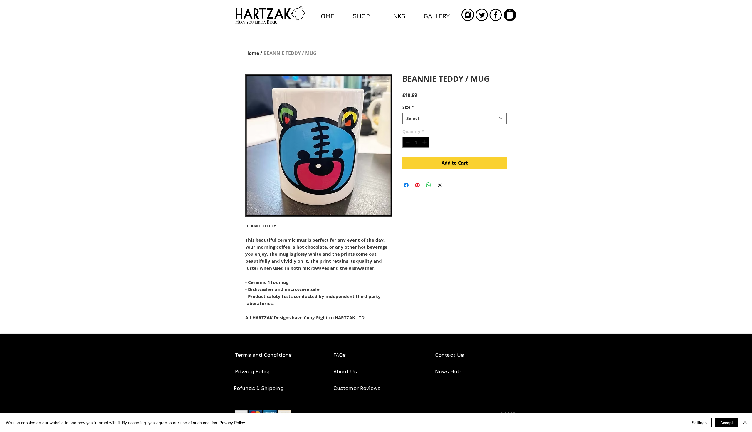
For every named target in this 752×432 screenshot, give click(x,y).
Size (408, 107)
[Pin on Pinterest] (417, 185)
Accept (726, 423)
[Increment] (425, 142)
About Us (345, 371)
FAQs (339, 355)
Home (252, 53)
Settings (699, 423)
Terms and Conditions (263, 355)
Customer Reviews (356, 388)
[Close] (744, 422)
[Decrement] (407, 142)
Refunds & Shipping (259, 388)
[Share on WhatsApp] (428, 185)
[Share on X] (439, 185)
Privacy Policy (253, 371)
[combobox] (454, 118)
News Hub (448, 371)
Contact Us (449, 355)
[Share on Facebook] (406, 185)
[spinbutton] (416, 142)
